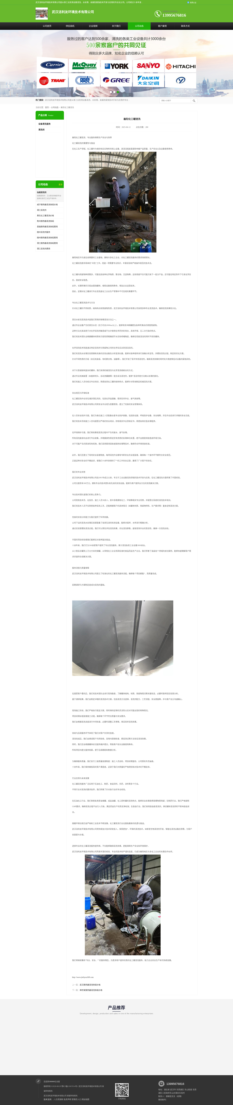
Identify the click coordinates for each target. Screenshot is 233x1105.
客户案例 (162, 26)
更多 (60, 185)
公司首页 (47, 26)
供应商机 (70, 26)
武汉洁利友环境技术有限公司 (90, 1086)
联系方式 (185, 26)
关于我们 (116, 26)
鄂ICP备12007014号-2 (69, 1086)
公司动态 (139, 26)
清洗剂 (41, 130)
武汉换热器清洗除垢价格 (90, 985)
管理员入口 (76, 1099)
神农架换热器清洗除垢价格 (91, 990)
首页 (47, 107)
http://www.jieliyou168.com (83, 977)
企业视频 (93, 26)
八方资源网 (58, 1099)
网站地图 (85, 1099)
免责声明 (67, 1099)
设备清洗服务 (44, 124)
